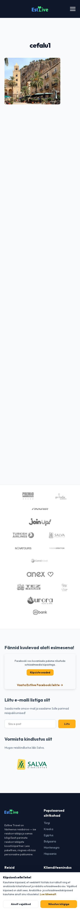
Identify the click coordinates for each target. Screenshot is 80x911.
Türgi (47, 823)
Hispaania (50, 853)
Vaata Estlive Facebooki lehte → (40, 685)
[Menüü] (73, 9)
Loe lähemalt (48, 894)
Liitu (67, 723)
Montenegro (52, 847)
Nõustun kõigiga (58, 904)
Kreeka (48, 829)
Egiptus (48, 835)
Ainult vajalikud (21, 904)
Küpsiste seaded (40, 672)
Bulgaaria (50, 841)
